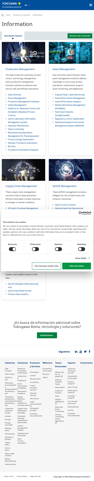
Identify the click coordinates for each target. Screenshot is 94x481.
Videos (45, 377)
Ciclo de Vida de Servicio (72, 402)
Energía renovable (9, 424)
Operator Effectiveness (18, 125)
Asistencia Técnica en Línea (72, 371)
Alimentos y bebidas (9, 438)
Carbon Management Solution (23, 428)
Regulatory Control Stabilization (69, 118)
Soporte (72, 363)
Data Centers (10, 374)
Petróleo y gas (8, 378)
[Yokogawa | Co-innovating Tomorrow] (12, 5)
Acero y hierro (7, 449)
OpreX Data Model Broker (20, 290)
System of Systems (59, 392)
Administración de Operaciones (69, 208)
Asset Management (64, 69)
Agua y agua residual (9, 454)
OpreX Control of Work (65, 204)
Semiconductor (10, 464)
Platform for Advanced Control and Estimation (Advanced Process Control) (24, 112)
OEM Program (8, 370)
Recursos (46, 374)
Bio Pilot (12, 146)
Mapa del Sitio (35, 476)
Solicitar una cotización (80, 36)
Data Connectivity (16, 129)
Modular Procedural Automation (22, 143)
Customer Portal (71, 397)
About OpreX (60, 387)
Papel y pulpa (7, 443)
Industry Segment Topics (58, 382)
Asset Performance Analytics (68, 101)
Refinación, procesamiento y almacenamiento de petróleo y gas (11, 388)
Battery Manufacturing (10, 460)
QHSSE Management (64, 186)
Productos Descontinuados (36, 415)
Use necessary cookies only (46, 266)
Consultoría (34, 382)
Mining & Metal (8, 429)
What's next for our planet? (59, 374)
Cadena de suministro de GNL (9, 410)
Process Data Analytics (18, 294)
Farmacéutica (10, 434)
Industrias (10, 363)
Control (32, 375)
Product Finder (70, 383)
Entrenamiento (73, 407)
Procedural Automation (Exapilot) (23, 149)
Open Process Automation (22, 441)
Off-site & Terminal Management (23, 208)
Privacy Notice (22, 476)
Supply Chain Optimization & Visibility (22, 410)
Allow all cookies (76, 266)
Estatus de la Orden (72, 391)
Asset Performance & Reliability (22, 386)
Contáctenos (46, 335)
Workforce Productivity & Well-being (22, 371)
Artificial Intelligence (59, 400)
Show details (80, 258)
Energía (8, 419)
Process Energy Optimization (21, 139)
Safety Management (17, 105)
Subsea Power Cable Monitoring (69, 94)
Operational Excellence (22, 392)
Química (8, 416)
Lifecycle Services (33, 394)
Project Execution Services (33, 387)
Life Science (34, 398)
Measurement (35, 379)
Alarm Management (17, 98)
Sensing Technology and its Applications (59, 417)
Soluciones (23, 363)
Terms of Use (9, 476)
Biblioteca (47, 363)
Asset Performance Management (70, 98)
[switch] (35, 249)
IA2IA (57, 396)
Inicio (8, 15)
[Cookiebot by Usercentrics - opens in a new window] (80, 213)
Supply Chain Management (21, 186)
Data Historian (14, 94)
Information (34, 372)
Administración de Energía (23, 434)
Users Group (72, 387)
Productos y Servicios (21, 15)
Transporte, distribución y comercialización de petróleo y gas (11, 401)
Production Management (20, 69)
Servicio (71, 410)
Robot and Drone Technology (59, 409)
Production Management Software (23, 101)
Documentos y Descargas (47, 370)
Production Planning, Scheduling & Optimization (22, 419)
